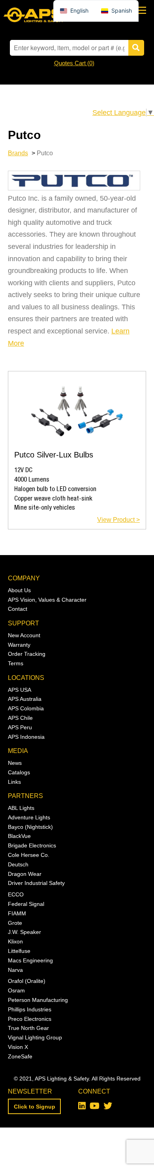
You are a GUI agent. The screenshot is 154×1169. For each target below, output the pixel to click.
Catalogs (19, 772)
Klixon (15, 941)
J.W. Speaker (24, 932)
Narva (15, 970)
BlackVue (19, 836)
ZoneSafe (20, 1056)
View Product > (118, 519)
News (15, 763)
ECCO (16, 894)
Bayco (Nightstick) (30, 827)
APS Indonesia (26, 737)
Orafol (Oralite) (26, 981)
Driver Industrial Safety (36, 883)
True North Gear (28, 1028)
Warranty (19, 645)
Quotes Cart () (74, 63)
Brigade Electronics (32, 845)
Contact (17, 609)
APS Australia (24, 699)
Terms (15, 663)
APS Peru (20, 727)
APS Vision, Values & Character (47, 600)
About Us (19, 590)
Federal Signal (26, 904)
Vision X (18, 1047)
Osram (16, 990)
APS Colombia (26, 708)
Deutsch (18, 864)
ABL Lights (21, 808)
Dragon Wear (24, 874)
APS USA (19, 690)
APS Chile (20, 718)
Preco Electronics (29, 1019)
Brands (18, 152)
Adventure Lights (29, 817)
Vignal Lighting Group (35, 1037)
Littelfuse (19, 951)
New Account (24, 635)
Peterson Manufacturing (38, 1000)
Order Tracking (26, 654)
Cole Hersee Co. (28, 855)
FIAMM (17, 913)
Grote (15, 923)
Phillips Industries (29, 1009)
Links (14, 782)
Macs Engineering (30, 960)
